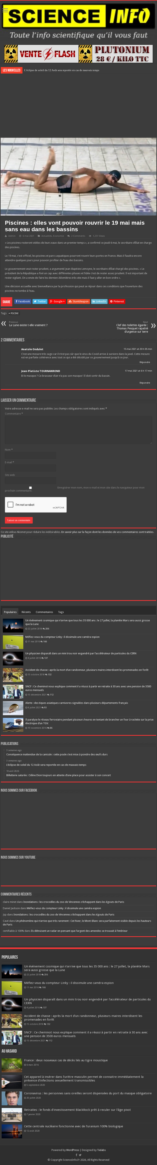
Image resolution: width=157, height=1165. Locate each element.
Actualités (46, 236)
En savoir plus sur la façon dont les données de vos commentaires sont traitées (107, 532)
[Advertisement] (78, 105)
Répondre (145, 362)
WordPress (72, 1150)
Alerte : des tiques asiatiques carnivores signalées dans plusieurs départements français (76, 702)
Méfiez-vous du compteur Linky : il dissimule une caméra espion (62, 636)
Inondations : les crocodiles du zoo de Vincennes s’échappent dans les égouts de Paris (73, 901)
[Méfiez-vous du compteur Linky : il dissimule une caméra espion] (13, 642)
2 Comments (78, 236)
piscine (15, 313)
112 (52, 694)
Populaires (10, 612)
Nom (9, 449)
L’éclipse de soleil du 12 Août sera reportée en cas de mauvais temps (61, 70)
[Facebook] (76, 1155)
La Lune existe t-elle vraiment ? (28, 324)
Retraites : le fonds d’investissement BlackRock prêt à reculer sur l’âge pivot (77, 1110)
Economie (58, 236)
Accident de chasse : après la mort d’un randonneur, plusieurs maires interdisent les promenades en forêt (86, 669)
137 (46, 658)
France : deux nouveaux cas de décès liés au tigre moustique (66, 1060)
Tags (61, 612)
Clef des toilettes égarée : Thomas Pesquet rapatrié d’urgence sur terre (132, 327)
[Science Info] (78, 21)
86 (51, 728)
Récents (26, 612)
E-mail (9, 462)
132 (50, 674)
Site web (10, 474)
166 (45, 641)
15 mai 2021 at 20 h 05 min (138, 349)
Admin (12, 236)
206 (47, 628)
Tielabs (101, 1150)
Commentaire (14, 413)
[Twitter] (80, 1155)
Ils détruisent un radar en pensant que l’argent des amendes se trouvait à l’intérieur (79, 930)
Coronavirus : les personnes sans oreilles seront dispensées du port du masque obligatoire (88, 1093)
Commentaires (44, 612)
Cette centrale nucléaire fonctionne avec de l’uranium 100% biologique (73, 1126)
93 (45, 707)
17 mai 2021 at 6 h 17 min (138, 371)
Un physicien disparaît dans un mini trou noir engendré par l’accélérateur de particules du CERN (80, 653)
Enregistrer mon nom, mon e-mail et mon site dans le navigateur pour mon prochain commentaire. (75, 489)
